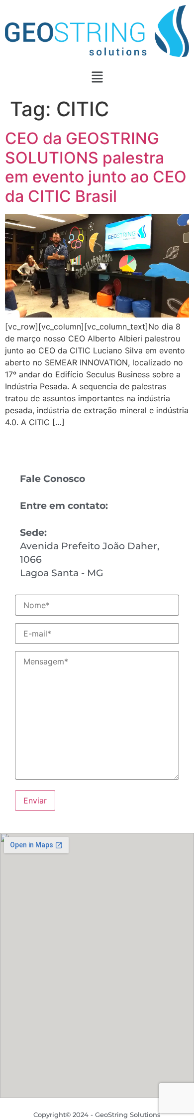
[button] (97, 77)
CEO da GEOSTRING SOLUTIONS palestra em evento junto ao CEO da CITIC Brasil (96, 167)
